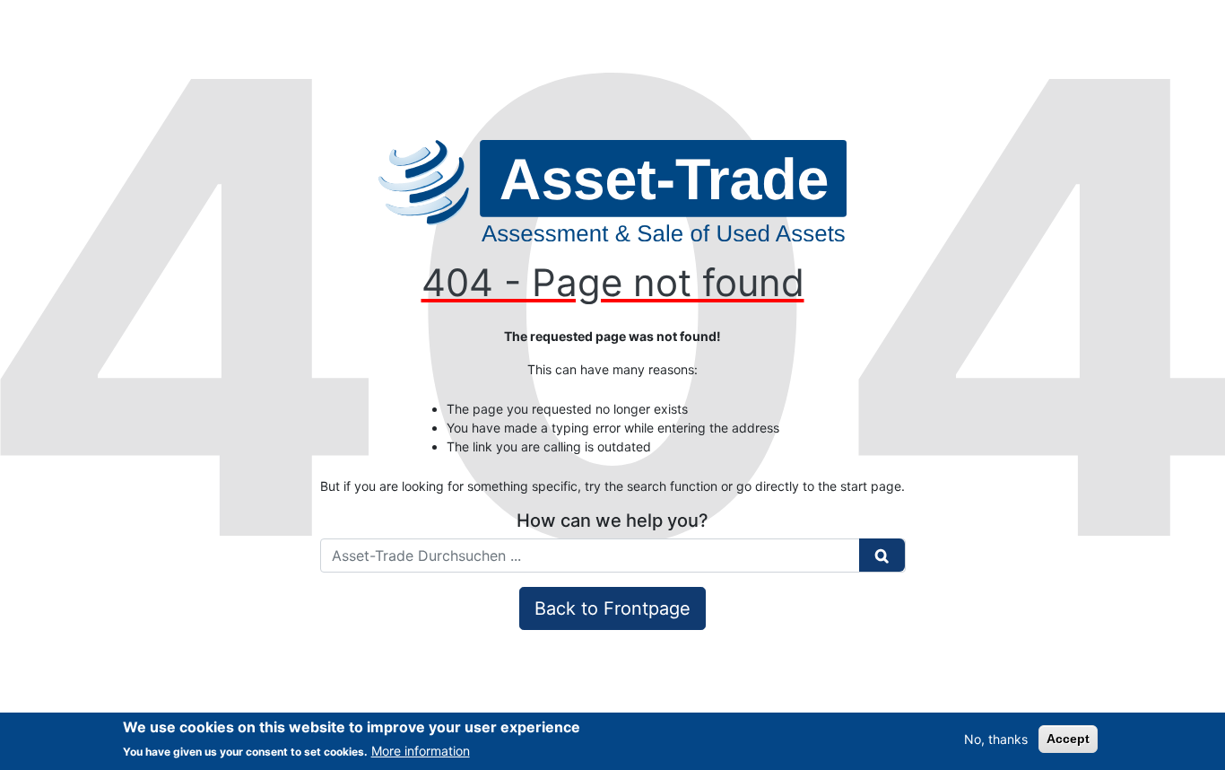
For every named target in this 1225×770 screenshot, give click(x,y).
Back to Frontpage (612, 608)
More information (420, 750)
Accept (1068, 738)
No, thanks (996, 739)
